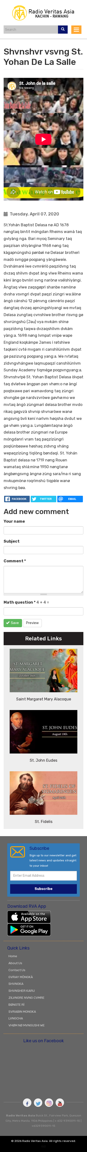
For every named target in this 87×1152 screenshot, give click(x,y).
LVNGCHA (15, 1018)
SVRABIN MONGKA (22, 1011)
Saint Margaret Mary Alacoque (43, 699)
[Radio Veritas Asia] (43, 12)
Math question (20, 602)
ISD (43, 1146)
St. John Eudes (43, 760)
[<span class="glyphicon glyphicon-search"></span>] (63, 29)
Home (12, 956)
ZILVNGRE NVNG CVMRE (26, 997)
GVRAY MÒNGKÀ (20, 977)
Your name (14, 521)
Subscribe (43, 889)
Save (14, 623)
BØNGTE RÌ (16, 1004)
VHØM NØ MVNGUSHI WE (26, 1025)
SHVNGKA (15, 984)
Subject (12, 541)
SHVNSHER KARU (21, 991)
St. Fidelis (43, 821)
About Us (15, 963)
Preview (32, 623)
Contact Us (16, 970)
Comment (15, 561)
